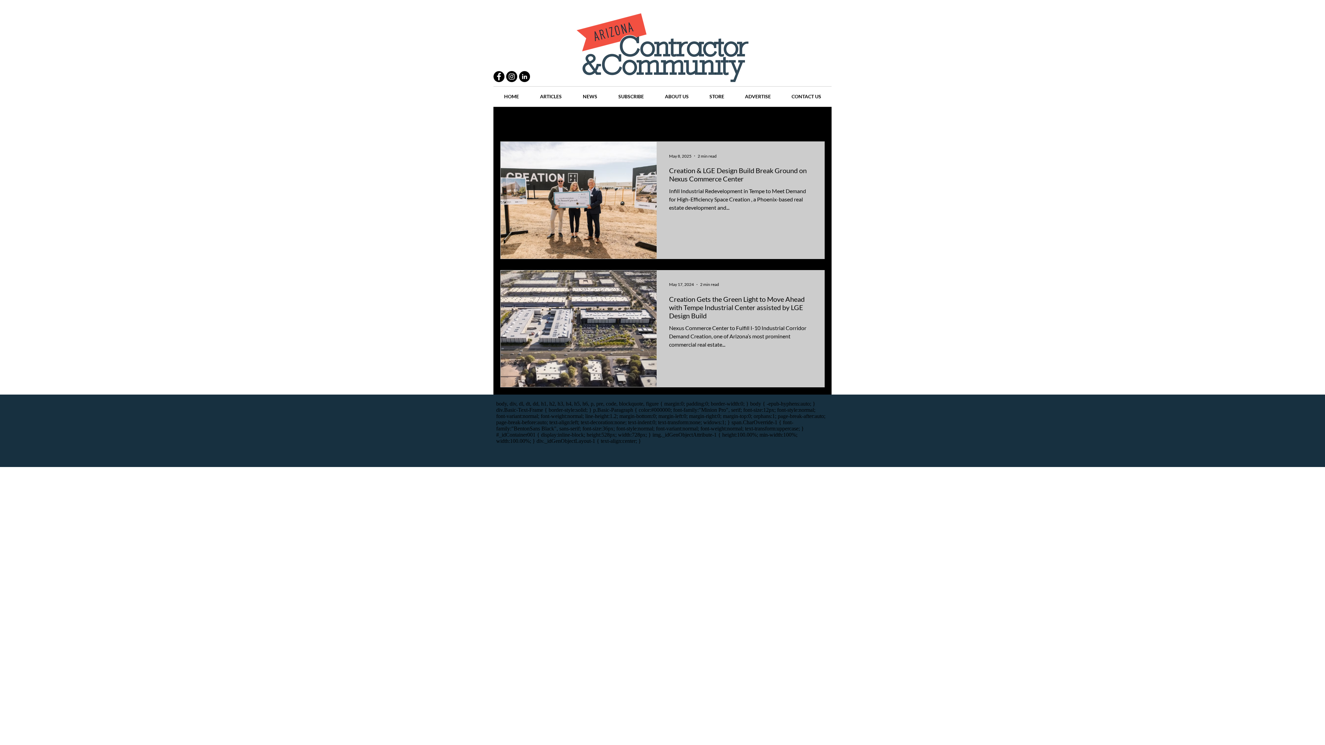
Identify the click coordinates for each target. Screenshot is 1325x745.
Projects (605, 121)
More (785, 121)
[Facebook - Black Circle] (498, 76)
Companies (753, 121)
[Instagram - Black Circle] (511, 76)
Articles (665, 121)
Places (721, 121)
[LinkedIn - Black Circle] (524, 76)
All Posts (509, 121)
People (574, 121)
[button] (816, 121)
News (694, 121)
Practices (543, 121)
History (635, 121)
